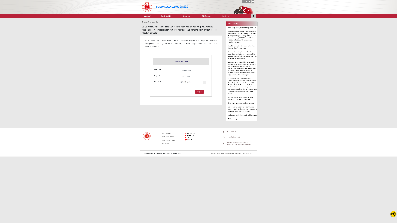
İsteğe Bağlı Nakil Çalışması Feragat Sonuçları (242, 27)
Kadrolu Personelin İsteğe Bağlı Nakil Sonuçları (242, 115)
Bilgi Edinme (165, 143)
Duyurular (155, 22)
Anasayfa (146, 22)
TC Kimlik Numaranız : (160, 70)
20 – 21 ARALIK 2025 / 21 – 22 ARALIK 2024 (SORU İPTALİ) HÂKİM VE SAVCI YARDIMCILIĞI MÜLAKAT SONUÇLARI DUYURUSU (242, 109)
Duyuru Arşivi (234, 119)
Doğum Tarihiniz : (159, 76)
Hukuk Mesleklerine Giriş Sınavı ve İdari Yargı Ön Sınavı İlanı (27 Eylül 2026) (241, 47)
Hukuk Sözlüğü (166, 133)
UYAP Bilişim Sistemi (168, 137)
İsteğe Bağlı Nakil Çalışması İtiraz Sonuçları (241, 103)
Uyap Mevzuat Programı (169, 140)
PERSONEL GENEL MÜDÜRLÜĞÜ (172, 7)
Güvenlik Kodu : (159, 82)
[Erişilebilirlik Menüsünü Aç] (393, 214)
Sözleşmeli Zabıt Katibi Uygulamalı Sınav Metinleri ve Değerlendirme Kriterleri (240, 98)
